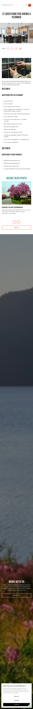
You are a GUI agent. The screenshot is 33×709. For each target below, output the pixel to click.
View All (16, 227)
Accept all (16, 704)
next (18, 222)
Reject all (16, 696)
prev (14, 222)
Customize (16, 700)
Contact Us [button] (16, 595)
